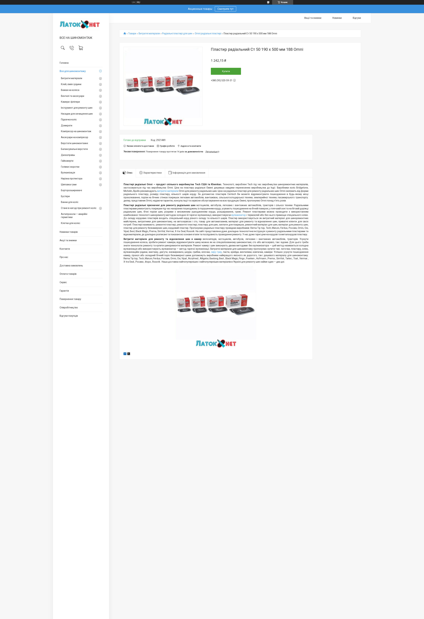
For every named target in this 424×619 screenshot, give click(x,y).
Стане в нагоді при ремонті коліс (78, 208)
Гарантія (64, 290)
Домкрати (66, 125)
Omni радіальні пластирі (208, 33)
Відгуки (357, 18)
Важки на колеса (70, 90)
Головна (64, 63)
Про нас (64, 257)
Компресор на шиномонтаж (76, 131)
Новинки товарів (69, 232)
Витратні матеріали (71, 78)
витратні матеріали (167, 191)
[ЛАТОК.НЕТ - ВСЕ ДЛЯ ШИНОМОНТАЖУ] (81, 24)
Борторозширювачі (71, 190)
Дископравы (68, 155)
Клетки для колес (70, 223)
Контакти (65, 249)
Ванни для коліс (69, 202)
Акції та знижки (68, 240)
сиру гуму (216, 252)
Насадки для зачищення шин (77, 113)
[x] (128, 354)
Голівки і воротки (70, 166)
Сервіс (63, 282)
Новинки (337, 18)
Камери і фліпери (70, 101)
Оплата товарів (68, 274)
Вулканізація (68, 172)
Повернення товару (70, 299)
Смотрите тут (225, 8)
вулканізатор (238, 215)
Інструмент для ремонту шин (76, 107)
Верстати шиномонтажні (74, 143)
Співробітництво (69, 307)
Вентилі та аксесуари (72, 96)
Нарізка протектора (71, 178)
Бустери (65, 196)
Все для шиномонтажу (73, 71)
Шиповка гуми (69, 184)
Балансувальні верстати (74, 149)
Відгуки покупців (69, 315)
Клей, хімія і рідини (71, 84)
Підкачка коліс (69, 119)
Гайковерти (67, 160)
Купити (226, 71)
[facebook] (125, 354)
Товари (132, 33)
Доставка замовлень (71, 265)
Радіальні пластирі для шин (177, 33)
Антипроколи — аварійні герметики (74, 216)
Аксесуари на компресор (74, 137)
